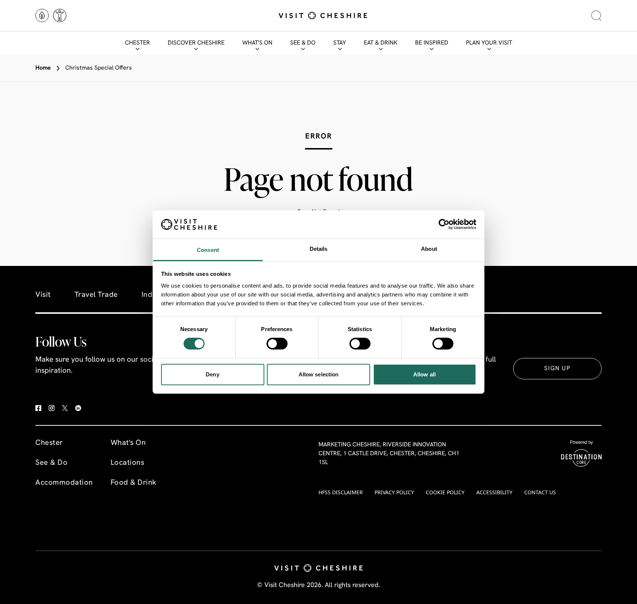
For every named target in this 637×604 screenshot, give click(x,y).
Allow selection (319, 374)
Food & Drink (134, 483)
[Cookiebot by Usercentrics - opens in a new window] (444, 224)
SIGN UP (557, 369)
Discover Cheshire (196, 43)
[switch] (277, 344)
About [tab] (429, 249)
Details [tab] (319, 249)
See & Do (303, 43)
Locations (128, 463)
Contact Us (540, 492)
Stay (339, 43)
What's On (257, 43)
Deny (212, 374)
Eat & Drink (380, 43)
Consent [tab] (208, 250)
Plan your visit (489, 43)
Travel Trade (96, 295)
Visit (43, 295)
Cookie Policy (445, 492)
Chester (137, 43)
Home (43, 68)
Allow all (424, 374)
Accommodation (64, 483)
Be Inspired (431, 43)
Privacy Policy (394, 492)
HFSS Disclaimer (340, 492)
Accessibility (494, 492)
